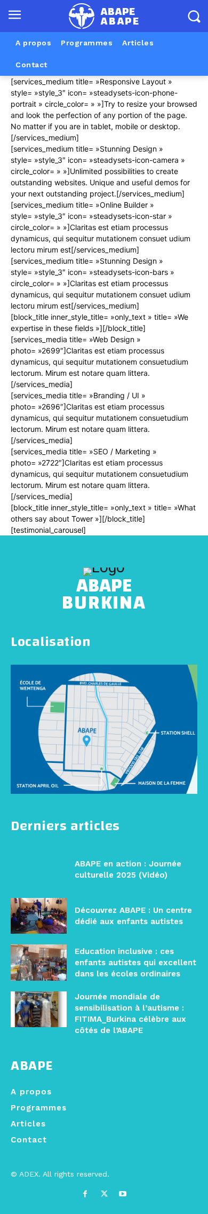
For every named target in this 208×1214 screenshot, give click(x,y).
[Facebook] (85, 1194)
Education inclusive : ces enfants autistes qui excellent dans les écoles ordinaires (135, 963)
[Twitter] (103, 1194)
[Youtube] (123, 1194)
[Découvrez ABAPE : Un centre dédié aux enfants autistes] (39, 916)
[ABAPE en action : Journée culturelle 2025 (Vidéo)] (39, 869)
